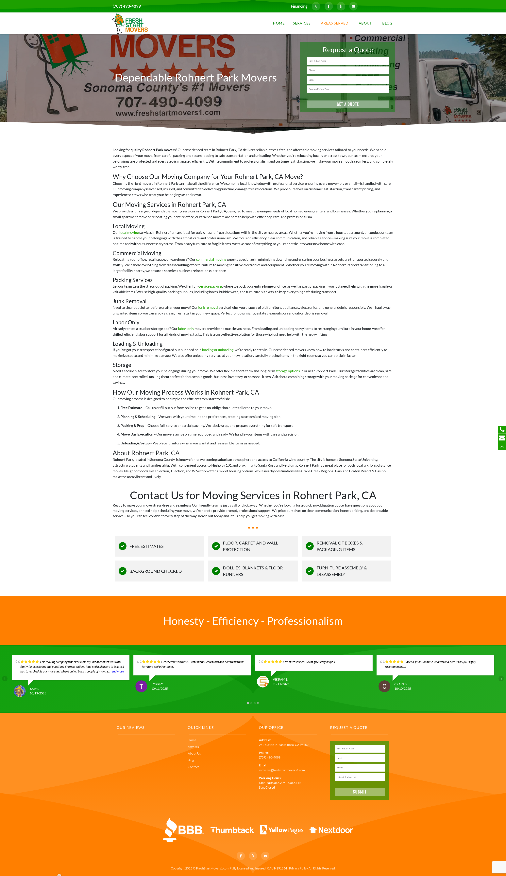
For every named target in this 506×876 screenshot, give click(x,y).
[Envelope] (353, 6)
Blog (387, 23)
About (365, 23)
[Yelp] (341, 6)
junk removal (208, 307)
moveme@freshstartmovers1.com (282, 770)
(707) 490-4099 (127, 6)
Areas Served (334, 23)
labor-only (186, 328)
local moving (129, 232)
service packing (210, 286)
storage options (288, 371)
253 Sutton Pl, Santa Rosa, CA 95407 (284, 744)
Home (279, 23)
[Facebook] (329, 6)
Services (302, 23)
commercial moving (211, 259)
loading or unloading (217, 350)
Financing (299, 6)
